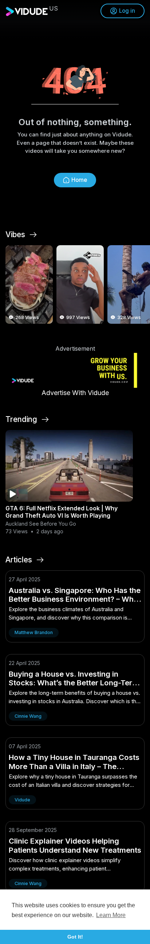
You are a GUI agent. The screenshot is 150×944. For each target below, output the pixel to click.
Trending (21, 419)
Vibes (15, 234)
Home (79, 179)
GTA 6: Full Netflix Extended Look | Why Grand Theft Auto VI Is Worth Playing (61, 512)
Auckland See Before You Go (40, 524)
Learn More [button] (111, 915)
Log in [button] (127, 10)
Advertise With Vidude (75, 393)
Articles (18, 559)
